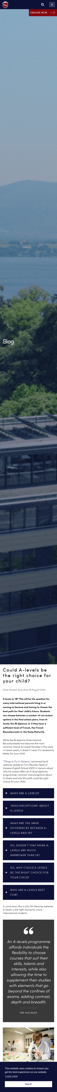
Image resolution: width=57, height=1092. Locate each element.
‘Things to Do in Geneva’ (16, 761)
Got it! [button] (28, 1084)
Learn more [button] (11, 1076)
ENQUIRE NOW (38, 12)
